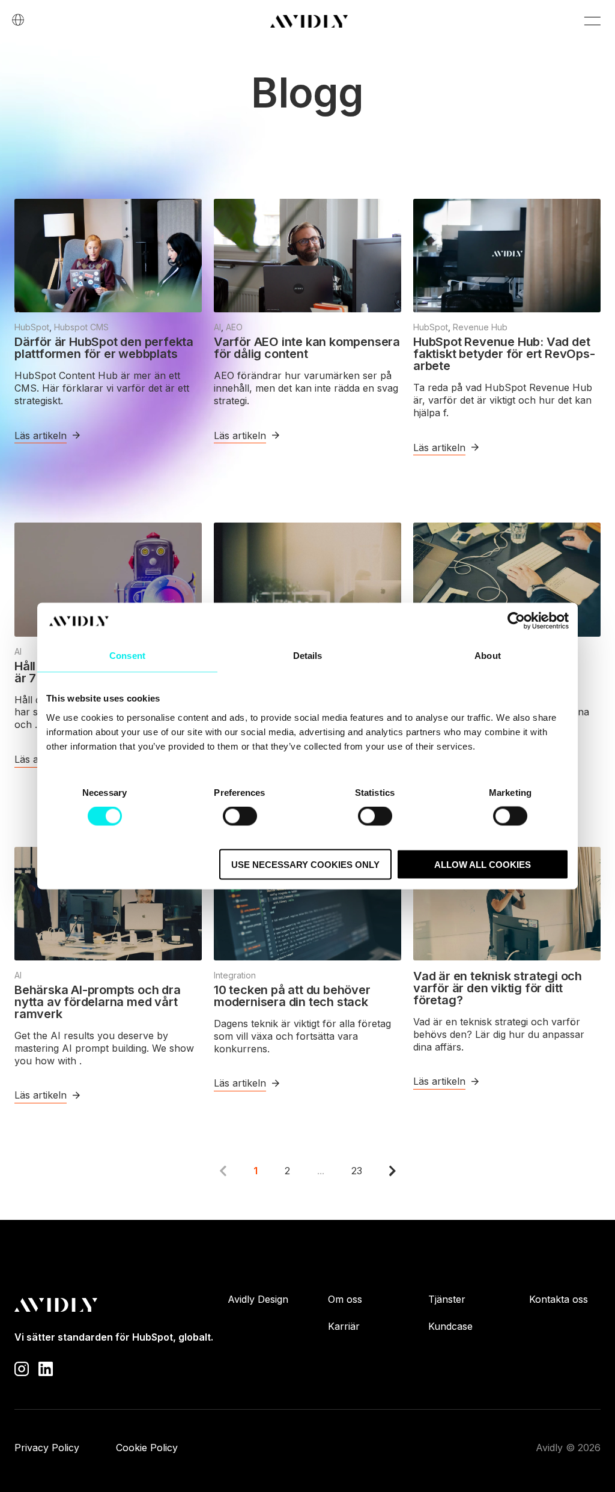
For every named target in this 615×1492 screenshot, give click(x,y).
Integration (235, 975)
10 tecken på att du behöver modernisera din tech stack (292, 996)
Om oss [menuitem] (345, 1299)
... (320, 1170)
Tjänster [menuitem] (446, 1299)
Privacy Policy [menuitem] (46, 1448)
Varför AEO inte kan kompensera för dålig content (307, 348)
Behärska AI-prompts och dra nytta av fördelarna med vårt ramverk (97, 1002)
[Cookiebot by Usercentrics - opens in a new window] (516, 621)
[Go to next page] (392, 1170)
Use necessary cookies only (305, 864)
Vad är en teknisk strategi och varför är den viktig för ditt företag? (497, 988)
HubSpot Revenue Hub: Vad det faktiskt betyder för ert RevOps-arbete (504, 354)
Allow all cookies (482, 864)
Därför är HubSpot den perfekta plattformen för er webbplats (103, 348)
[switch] (240, 816)
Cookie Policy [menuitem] (147, 1448)
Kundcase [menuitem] (450, 1326)
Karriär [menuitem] (344, 1326)
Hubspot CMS (81, 327)
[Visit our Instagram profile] (21, 1368)
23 (356, 1170)
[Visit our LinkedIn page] (45, 1368)
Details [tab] (308, 655)
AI (217, 327)
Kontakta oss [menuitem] (558, 1299)
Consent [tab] (127, 655)
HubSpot (31, 327)
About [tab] (487, 655)
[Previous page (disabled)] (223, 1170)
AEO (234, 327)
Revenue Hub (480, 327)
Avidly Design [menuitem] (258, 1299)
